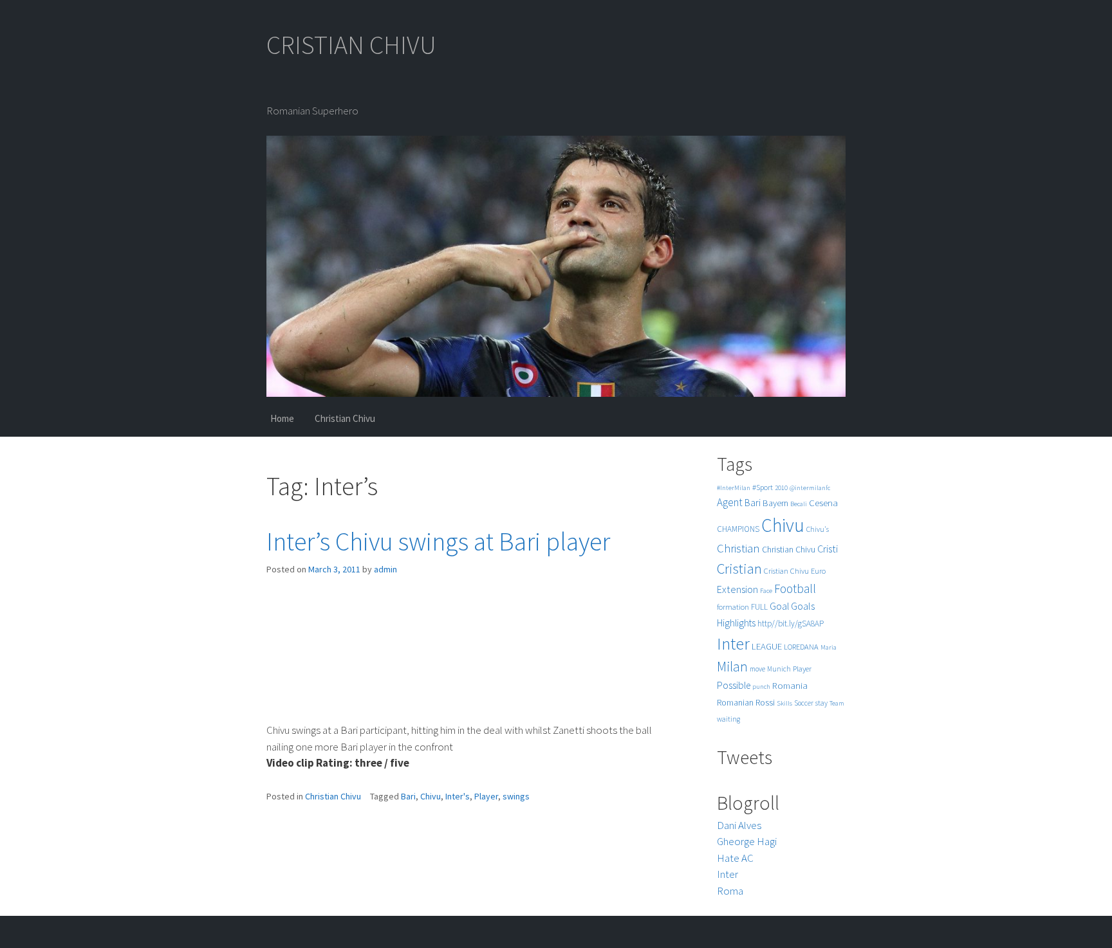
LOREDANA (801, 647)
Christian (738, 548)
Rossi (765, 702)
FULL (759, 606)
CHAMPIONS (738, 529)
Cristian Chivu (786, 571)
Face (766, 591)
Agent (730, 502)
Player (486, 796)
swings (516, 796)
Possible (733, 685)
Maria (828, 647)
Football (795, 588)
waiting (728, 719)
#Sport (762, 487)
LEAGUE (767, 646)
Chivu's (817, 529)
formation (733, 607)
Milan (732, 666)
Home (282, 418)
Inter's (457, 796)
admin (385, 569)
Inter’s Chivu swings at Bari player (438, 541)
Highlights (736, 623)
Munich (779, 668)
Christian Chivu (345, 418)
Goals (803, 605)
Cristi (827, 548)
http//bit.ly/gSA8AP (790, 623)
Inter (733, 643)
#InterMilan (733, 488)
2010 (781, 488)
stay (821, 702)
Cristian (739, 568)
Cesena (823, 503)
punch (761, 686)
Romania (790, 685)
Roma (730, 891)
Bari (408, 796)
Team (836, 703)
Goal (779, 606)
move (757, 668)
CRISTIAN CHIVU (351, 45)
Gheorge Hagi (747, 841)
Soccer (803, 702)
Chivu (430, 796)
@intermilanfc (810, 488)
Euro (818, 571)
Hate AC (735, 858)
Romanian (735, 702)
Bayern (775, 503)
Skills (784, 703)
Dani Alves (739, 825)
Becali (798, 504)
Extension (737, 589)
